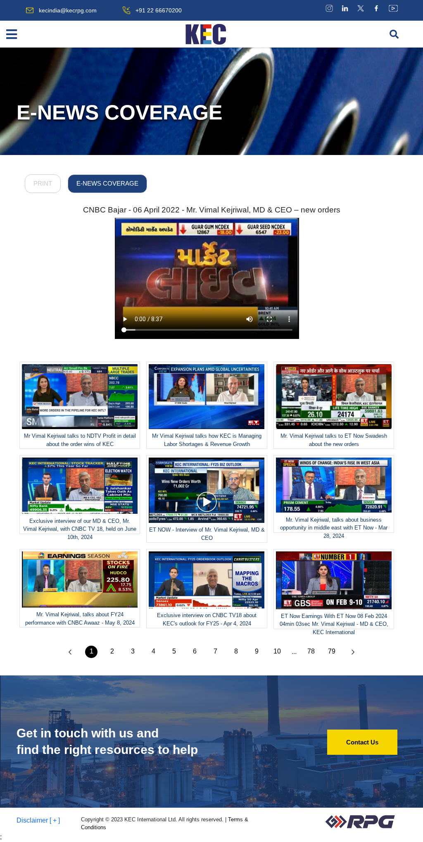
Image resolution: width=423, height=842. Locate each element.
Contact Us (362, 742)
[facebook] (376, 8)
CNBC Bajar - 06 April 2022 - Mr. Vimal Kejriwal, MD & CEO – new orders (211, 209)
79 (331, 651)
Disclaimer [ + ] (38, 820)
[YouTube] (393, 8)
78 (311, 651)
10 (277, 651)
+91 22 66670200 (158, 10)
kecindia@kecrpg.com (68, 10)
